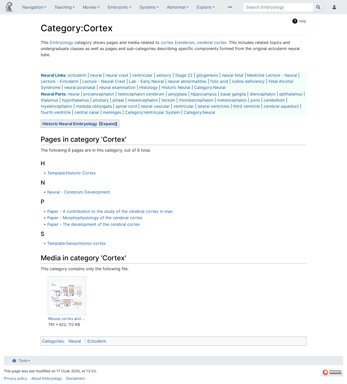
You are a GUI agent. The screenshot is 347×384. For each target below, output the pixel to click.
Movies (90, 7)
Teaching (63, 7)
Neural (75, 341)
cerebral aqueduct (281, 106)
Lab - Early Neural (146, 81)
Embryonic (118, 7)
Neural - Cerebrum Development (78, 192)
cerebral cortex (212, 42)
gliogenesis (207, 75)
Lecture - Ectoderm (59, 81)
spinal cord (126, 106)
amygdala (177, 94)
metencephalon (232, 100)
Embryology (61, 42)
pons (255, 100)
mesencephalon (143, 100)
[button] (108, 124)
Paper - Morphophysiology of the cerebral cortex (95, 217)
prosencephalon (98, 94)
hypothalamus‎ (75, 100)
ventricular (142, 75)
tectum (168, 100)
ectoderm (77, 75)
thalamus (49, 100)
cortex (167, 42)
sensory (163, 75)
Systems (147, 7)
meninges (112, 112)
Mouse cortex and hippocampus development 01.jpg (67, 318)
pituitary (101, 100)
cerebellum (274, 100)
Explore (204, 7)
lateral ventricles (213, 106)
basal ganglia (233, 94)
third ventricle (246, 106)
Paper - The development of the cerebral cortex (93, 224)
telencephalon (131, 94)
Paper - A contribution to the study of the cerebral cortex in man (109, 211)
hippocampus (204, 94)
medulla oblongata (94, 106)
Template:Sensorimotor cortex (76, 243)
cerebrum (185, 42)
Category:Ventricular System (152, 112)
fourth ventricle (56, 112)
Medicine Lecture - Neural (272, 75)
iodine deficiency (248, 81)
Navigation (32, 7)
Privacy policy (15, 378)
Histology (148, 87)
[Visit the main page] (9, 8)
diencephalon (262, 94)
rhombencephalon (196, 100)
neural (96, 75)
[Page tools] (231, 7)
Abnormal (176, 7)
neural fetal (232, 75)
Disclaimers (75, 378)
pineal (118, 100)
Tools (23, 360)
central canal (86, 112)
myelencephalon (56, 106)
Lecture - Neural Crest (103, 81)
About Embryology (46, 378)
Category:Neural (210, 87)
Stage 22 (184, 75)
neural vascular (155, 106)
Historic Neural (176, 87)
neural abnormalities (187, 81)
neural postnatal (79, 87)
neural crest (117, 75)
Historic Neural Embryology (69, 123)
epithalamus (290, 94)
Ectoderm (96, 341)
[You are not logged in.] (335, 7)
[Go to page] (318, 7)
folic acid (219, 81)
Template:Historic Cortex (71, 172)
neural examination (117, 87)
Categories (52, 341)
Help (302, 21)
